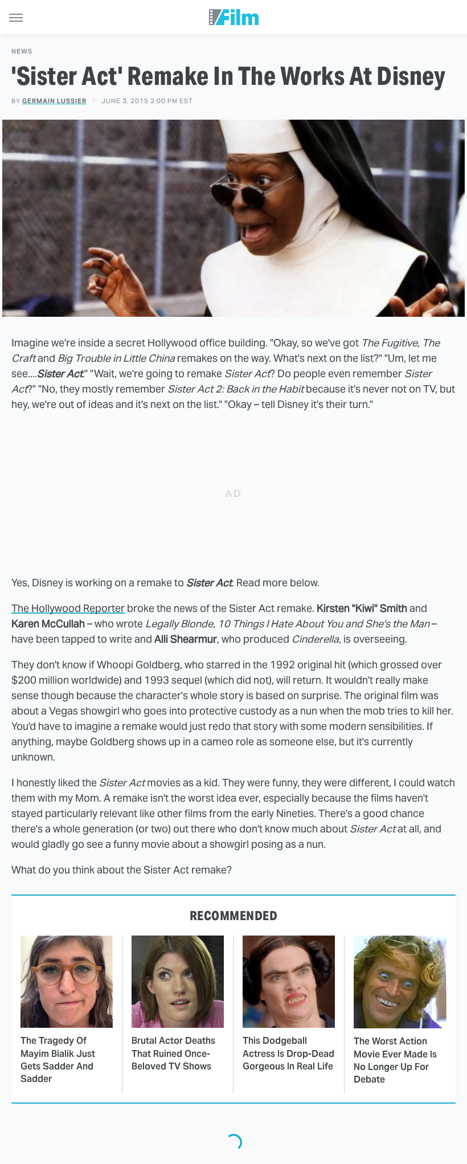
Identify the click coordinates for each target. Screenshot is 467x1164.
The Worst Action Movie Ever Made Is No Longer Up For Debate (395, 1060)
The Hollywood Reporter (68, 608)
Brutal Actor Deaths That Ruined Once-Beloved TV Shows (173, 1053)
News (21, 51)
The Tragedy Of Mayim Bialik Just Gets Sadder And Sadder (58, 1060)
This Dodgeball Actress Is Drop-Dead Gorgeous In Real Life (288, 1053)
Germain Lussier (54, 101)
